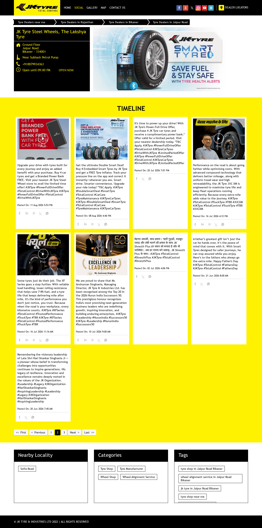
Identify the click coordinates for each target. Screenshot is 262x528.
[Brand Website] (211, 8)
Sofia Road (27, 469)
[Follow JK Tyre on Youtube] (204, 8)
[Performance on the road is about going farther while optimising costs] (219, 139)
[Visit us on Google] (185, 8)
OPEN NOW (66, 70)
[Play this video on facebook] (43, 140)
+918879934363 (33, 64)
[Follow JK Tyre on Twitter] (192, 8)
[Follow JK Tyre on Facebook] (179, 8)
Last (87, 432)
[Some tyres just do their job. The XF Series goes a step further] (43, 255)
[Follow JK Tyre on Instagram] (198, 8)
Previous (39, 432)
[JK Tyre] (37, 7)
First (23, 432)
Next (73, 432)
